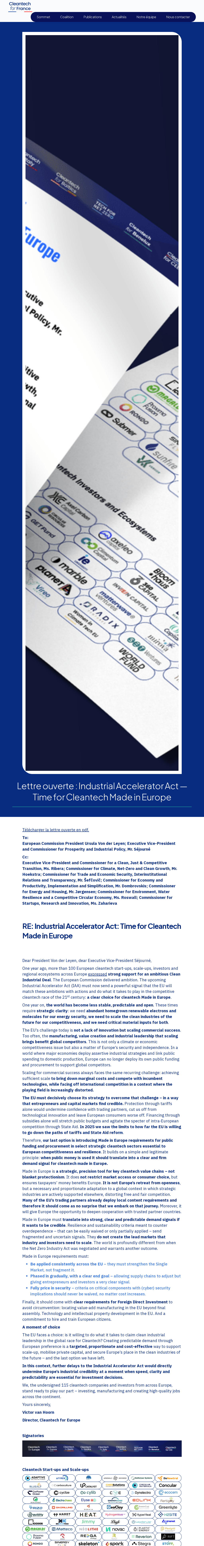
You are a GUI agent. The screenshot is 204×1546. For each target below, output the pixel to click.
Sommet (43, 17)
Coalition (67, 17)
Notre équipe (146, 17)
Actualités (119, 17)
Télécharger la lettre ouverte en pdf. (55, 829)
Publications (92, 17)
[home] (20, 7)
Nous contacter (178, 17)
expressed (97, 974)
